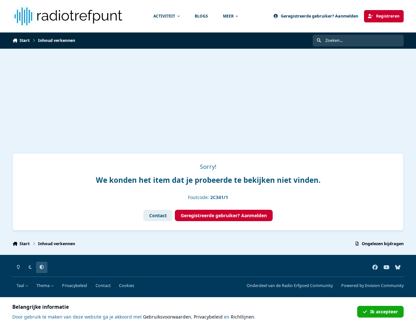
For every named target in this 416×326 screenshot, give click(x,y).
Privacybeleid (74, 285)
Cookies (126, 285)
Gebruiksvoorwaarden (167, 317)
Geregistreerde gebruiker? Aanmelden (224, 215)
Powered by (372, 285)
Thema (43, 285)
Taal (21, 285)
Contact (158, 215)
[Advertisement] (208, 97)
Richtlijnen (242, 317)
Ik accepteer (384, 311)
